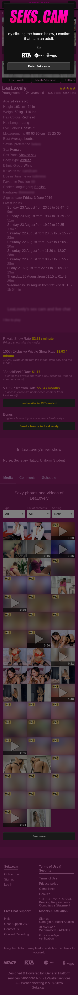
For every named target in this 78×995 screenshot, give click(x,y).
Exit (39, 47)
